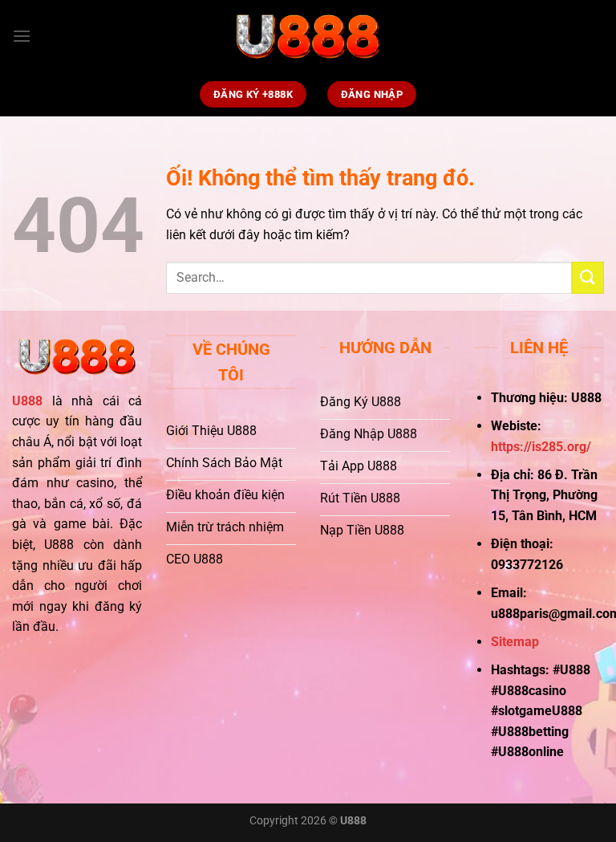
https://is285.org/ (541, 446)
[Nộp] (588, 277)
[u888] (308, 36)
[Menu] (21, 35)
